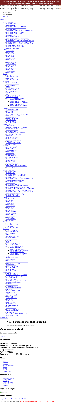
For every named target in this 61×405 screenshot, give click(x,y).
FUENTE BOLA (10, 158)
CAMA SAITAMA (11, 65)
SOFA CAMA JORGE (12, 97)
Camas (5, 49)
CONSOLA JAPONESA (12, 161)
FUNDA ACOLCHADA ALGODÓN (16, 133)
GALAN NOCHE (11, 156)
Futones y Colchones (8, 22)
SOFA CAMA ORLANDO (13, 95)
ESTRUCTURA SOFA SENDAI (18, 105)
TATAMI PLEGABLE (12, 77)
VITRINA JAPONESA (12, 164)
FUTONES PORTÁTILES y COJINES (16, 127)
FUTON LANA (10, 25)
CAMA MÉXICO (11, 71)
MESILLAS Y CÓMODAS (13, 134)
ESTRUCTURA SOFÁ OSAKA (18, 107)
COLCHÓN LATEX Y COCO (14, 33)
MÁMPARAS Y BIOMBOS (13, 140)
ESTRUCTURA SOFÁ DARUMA (19, 102)
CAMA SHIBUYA (11, 62)
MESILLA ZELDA (11, 117)
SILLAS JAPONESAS (12, 137)
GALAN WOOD (10, 154)
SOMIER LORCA (11, 121)
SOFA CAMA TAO (11, 91)
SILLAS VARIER (11, 138)
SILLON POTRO (11, 160)
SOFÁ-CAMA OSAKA (12, 84)
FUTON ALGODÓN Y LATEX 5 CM (16, 26)
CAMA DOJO (10, 54)
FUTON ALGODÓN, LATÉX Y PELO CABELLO (19, 43)
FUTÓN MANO (10, 35)
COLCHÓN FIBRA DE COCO (14, 36)
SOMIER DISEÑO (11, 122)
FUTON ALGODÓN (11, 23)
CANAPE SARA (10, 111)
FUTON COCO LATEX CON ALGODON (17, 38)
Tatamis (5, 74)
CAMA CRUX (10, 56)
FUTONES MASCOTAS (13, 48)
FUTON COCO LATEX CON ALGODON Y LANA (20, 41)
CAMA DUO (9, 148)
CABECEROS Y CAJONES (13, 143)
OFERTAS (6, 145)
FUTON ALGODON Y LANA (14, 29)
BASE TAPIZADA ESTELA (14, 115)
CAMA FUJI (9, 69)
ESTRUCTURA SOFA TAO (17, 104)
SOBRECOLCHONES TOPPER (15, 128)
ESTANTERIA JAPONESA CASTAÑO (16, 166)
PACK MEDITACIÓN (12, 163)
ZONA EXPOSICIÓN (12, 147)
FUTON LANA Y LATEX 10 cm (15, 46)
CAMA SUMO (10, 55)
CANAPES (6, 108)
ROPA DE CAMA (11, 144)
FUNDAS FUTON (11, 131)
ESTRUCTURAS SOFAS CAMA (15, 98)
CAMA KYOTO (10, 58)
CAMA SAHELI (10, 151)
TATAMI (8, 75)
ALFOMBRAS (10, 141)
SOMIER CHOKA (11, 120)
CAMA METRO (10, 59)
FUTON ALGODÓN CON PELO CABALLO (18, 42)
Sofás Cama (6, 81)
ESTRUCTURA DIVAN (16, 99)
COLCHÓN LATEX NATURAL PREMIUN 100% (19, 31)
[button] (0, 404)
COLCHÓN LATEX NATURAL (15, 32)
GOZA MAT (9, 78)
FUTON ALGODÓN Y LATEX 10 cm (16, 28)
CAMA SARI (9, 61)
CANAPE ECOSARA (12, 110)
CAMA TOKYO (10, 52)
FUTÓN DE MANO (11, 89)
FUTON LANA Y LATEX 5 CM (14, 45)
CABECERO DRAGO (12, 118)
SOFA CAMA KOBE (12, 82)
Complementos (7, 124)
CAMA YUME (10, 72)
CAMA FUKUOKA (11, 68)
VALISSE (9, 92)
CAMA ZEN (9, 66)
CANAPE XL (10, 112)
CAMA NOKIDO (11, 64)
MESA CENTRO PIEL (12, 167)
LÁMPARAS (9, 135)
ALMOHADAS (10, 125)
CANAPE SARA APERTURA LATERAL (17, 114)
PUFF (7, 94)
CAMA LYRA (10, 51)
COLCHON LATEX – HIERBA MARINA (17, 39)
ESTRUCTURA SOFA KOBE (17, 101)
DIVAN (8, 87)
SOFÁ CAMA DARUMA (13, 88)
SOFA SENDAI (10, 85)
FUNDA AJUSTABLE (12, 130)
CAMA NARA (10, 153)
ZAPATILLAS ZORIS (12, 79)
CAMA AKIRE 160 (11, 150)
